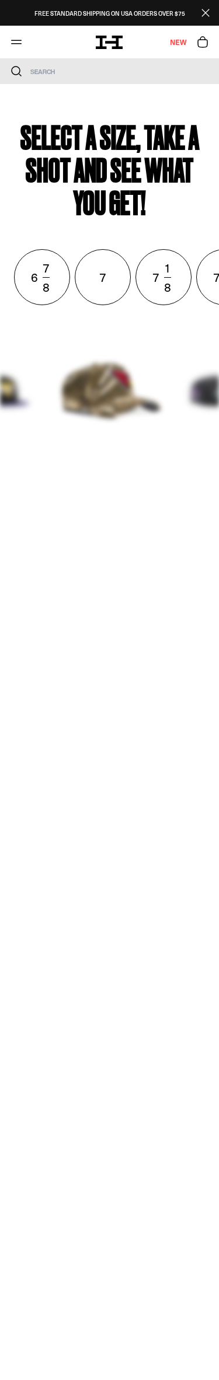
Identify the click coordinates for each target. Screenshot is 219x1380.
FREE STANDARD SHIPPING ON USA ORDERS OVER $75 (109, 13)
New (178, 42)
